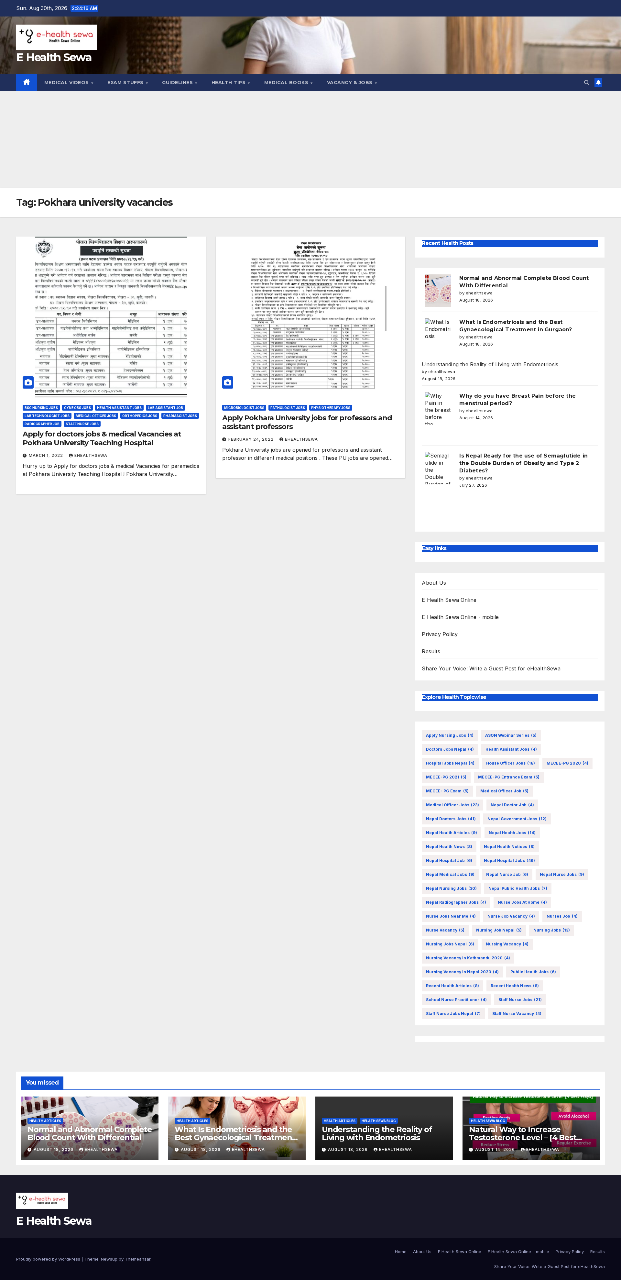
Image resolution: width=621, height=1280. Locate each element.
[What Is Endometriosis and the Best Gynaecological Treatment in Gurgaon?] (438, 334)
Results (431, 651)
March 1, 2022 (46, 455)
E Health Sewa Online (449, 600)
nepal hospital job (449, 860)
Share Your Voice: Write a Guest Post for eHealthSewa (491, 668)
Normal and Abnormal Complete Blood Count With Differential (89, 1133)
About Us (434, 582)
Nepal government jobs (517, 818)
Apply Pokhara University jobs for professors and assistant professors (307, 422)
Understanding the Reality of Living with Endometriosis (490, 364)
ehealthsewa (90, 455)
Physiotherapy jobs (330, 408)
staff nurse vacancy (516, 1013)
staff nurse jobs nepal (453, 1013)
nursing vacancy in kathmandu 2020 (468, 957)
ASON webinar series (511, 735)
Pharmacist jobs (180, 416)
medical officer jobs (452, 804)
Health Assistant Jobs (119, 408)
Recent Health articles (452, 985)
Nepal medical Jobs (450, 874)
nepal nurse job (507, 874)
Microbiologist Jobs (244, 408)
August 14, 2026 (495, 1149)
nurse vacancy (445, 930)
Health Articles (45, 1121)
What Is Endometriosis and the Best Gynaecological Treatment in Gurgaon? (235, 1137)
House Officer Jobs (510, 763)
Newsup (109, 1259)
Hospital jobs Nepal (450, 763)
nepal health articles (451, 832)
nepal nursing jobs (451, 888)
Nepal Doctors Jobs (451, 818)
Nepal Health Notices (509, 846)
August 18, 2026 (54, 1149)
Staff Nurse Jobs (82, 424)
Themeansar (137, 1259)
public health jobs (533, 971)
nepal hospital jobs (509, 860)
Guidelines (178, 82)
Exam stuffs (126, 82)
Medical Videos (67, 82)
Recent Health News (515, 985)
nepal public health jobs (517, 888)
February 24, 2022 (251, 439)
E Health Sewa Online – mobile (518, 1251)
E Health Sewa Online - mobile (460, 617)
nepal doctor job (512, 804)
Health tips (229, 82)
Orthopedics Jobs (139, 416)
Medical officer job (504, 791)
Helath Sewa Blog (379, 1121)
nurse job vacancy (511, 916)
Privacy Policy (440, 634)
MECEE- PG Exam (447, 791)
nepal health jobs (512, 832)
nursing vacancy (507, 944)
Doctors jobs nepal (450, 749)
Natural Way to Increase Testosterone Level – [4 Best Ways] (522, 1137)
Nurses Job (562, 916)
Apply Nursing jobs (450, 735)
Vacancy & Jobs (350, 82)
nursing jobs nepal (450, 944)
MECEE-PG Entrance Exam (508, 777)
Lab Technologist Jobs (47, 416)
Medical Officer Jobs (96, 416)
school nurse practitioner (456, 999)
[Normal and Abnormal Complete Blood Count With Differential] (438, 290)
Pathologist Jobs (287, 408)
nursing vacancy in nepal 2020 (462, 971)
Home (401, 1251)
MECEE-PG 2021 (446, 777)
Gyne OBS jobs (77, 408)
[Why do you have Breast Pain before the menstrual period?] (438, 408)
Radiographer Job (42, 424)
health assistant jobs (511, 749)
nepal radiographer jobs (456, 902)
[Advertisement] (310, 139)
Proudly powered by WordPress (49, 1259)
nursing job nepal (499, 930)
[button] (586, 82)
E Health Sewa (54, 57)
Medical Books (287, 82)
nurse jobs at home (522, 902)
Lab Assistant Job (165, 408)
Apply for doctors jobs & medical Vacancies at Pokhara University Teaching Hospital (102, 438)
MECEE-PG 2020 (567, 763)
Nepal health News (449, 846)
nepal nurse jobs (562, 874)
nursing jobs (551, 930)
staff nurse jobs (520, 999)
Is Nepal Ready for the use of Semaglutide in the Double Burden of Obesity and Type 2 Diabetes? (523, 463)
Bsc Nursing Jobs (41, 408)
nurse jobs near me (451, 916)
